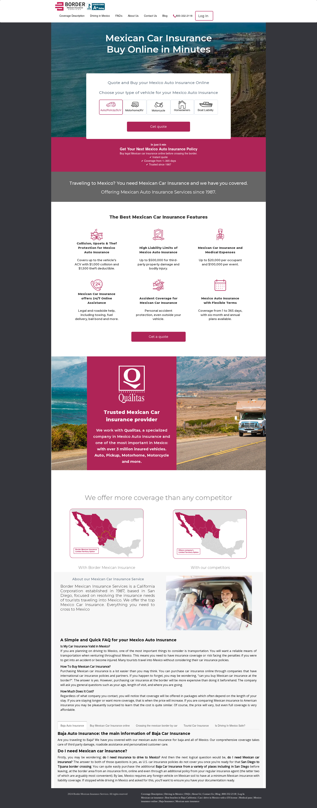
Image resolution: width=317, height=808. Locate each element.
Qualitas (132, 430)
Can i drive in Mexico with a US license (217, 797)
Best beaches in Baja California (180, 797)
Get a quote (158, 337)
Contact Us (150, 15)
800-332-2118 (184, 15)
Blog (164, 15)
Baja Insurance (166, 801)
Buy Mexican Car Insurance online (110, 725)
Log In (203, 16)
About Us (133, 15)
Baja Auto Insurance (72, 725)
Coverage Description (72, 15)
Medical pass (245, 797)
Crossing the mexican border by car (156, 725)
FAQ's (118, 15)
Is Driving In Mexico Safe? (230, 725)
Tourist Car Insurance (196, 725)
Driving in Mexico (100, 15)
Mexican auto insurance (187, 801)
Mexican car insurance (152, 797)
